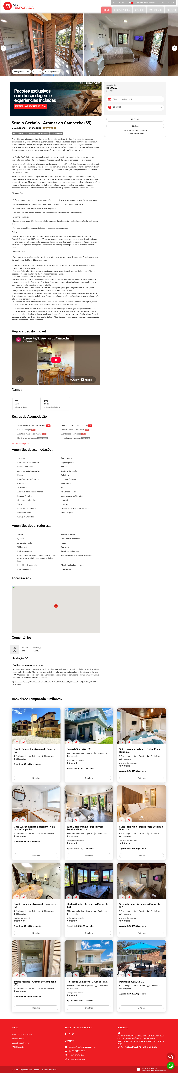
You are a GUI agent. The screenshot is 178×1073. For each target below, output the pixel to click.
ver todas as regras (20, 443)
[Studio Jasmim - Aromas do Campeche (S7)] (141, 881)
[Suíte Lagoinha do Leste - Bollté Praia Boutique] (141, 726)
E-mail (136, 119)
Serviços (139, 10)
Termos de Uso (18, 1038)
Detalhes (36, 778)
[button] (174, 48)
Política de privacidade (22, 1034)
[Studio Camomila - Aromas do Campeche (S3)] (36, 726)
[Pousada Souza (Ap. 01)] (141, 958)
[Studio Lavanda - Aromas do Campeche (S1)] (36, 881)
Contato (171, 10)
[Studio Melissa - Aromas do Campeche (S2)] (36, 958)
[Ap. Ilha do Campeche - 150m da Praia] (89, 958)
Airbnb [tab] (25, 649)
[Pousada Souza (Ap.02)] (89, 726)
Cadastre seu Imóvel (20, 1043)
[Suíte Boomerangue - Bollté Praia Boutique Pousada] (89, 803)
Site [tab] (14, 649)
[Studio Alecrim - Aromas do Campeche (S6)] (89, 881)
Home (106, 10)
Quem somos (155, 10)
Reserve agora (122, 10)
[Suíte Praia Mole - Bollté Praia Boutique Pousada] (141, 803)
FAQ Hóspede (18, 1047)
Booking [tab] (36, 649)
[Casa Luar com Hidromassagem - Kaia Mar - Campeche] (36, 803)
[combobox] (138, 108)
